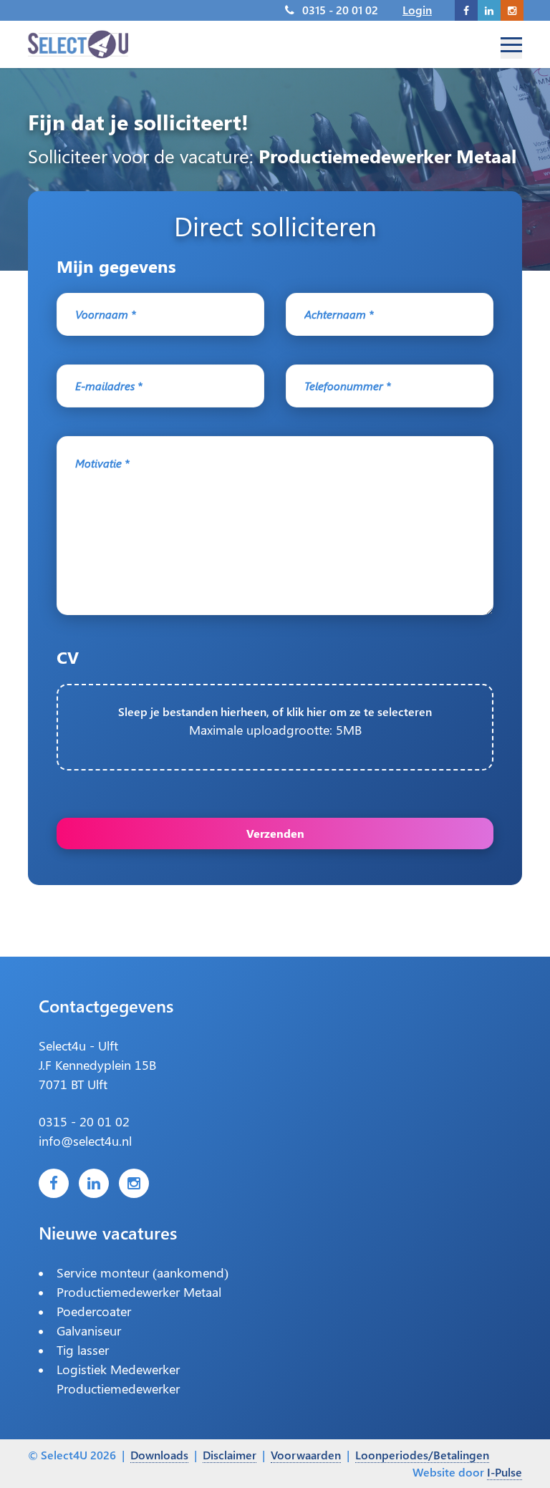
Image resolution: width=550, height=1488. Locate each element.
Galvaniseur (89, 1330)
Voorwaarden (306, 1454)
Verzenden (275, 833)
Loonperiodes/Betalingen (422, 1454)
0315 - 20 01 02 (340, 9)
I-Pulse (504, 1471)
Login (417, 9)
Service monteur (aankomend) (142, 1272)
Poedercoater (94, 1311)
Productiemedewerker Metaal (139, 1291)
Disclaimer (229, 1454)
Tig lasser (83, 1349)
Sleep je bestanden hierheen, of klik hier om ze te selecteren (275, 721)
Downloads (159, 1454)
